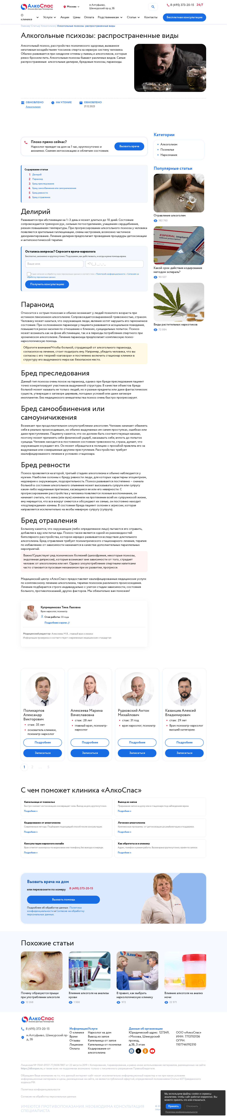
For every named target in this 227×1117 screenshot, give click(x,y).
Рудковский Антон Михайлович (133, 713)
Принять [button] (173, 1106)
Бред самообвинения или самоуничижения (54, 188)
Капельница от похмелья (104, 1044)
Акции (64, 17)
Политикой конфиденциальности (110, 274)
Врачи (73, 1036)
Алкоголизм (33, 107)
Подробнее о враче (55, 623)
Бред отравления (41, 197)
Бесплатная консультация (184, 17)
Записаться (43, 753)
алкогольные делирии (63, 62)
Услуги (47, 17)
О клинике (26, 17)
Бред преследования (43, 183)
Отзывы (74, 1040)
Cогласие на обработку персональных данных (48, 1097)
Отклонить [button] (192, 1106)
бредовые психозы (92, 62)
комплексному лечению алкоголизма (50, 583)
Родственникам (108, 17)
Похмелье (167, 150)
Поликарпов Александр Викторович (33, 715)
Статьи (131, 17)
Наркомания (168, 155)
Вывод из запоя (98, 1036)
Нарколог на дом (99, 1032)
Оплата (89, 17)
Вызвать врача (129, 146)
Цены (76, 17)
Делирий (37, 174)
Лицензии (76, 1044)
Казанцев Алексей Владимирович (180, 713)
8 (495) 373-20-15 (81, 888)
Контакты (150, 17)
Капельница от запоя (102, 1040)
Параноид (37, 179)
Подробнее (43, 742)
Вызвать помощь (63, 899)
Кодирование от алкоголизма (99, 1050)
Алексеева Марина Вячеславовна (87, 713)
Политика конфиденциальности (40, 1090)
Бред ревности (40, 193)
